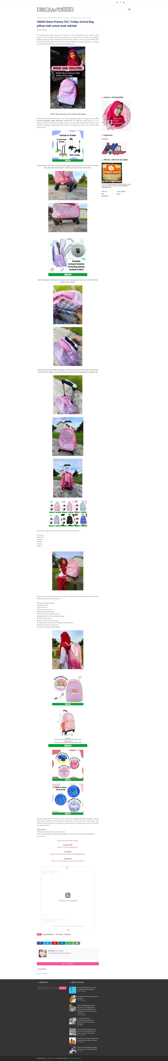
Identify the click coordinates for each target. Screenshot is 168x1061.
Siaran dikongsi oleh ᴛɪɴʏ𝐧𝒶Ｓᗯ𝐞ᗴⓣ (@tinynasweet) (68, 926)
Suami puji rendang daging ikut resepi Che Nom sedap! (87, 1048)
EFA (103, 194)
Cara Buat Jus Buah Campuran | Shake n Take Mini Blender (87, 1039)
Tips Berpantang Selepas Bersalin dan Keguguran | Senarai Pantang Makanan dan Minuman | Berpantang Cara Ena (87, 1009)
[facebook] (120, 2)
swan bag (44, 17)
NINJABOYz (105, 196)
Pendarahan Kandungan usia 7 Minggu (88, 997)
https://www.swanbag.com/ (68, 847)
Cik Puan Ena (59, 951)
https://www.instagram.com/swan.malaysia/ (68, 861)
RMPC (118, 194)
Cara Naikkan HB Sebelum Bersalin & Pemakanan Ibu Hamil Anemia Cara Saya (86, 1031)
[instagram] (117, 2)
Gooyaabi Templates (74, 1058)
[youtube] (124, 2)
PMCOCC (104, 191)
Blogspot (53, 1058)
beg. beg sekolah (48, 934)
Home (38, 17)
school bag (59, 934)
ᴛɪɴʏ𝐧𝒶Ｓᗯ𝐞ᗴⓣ (121, 191)
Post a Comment (42, 973)
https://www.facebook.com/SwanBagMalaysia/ (67, 854)
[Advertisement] (116, 29)
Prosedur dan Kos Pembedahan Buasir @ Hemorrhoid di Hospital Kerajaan (86, 1021)
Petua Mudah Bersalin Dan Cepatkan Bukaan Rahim (86, 988)
